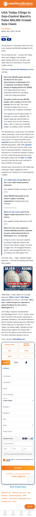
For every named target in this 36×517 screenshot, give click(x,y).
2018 (29, 158)
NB (29, 492)
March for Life (6, 492)
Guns (14, 501)
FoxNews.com (6, 501)
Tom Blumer (6, 29)
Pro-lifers (4, 498)
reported (4, 142)
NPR (24, 495)
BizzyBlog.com (19, 339)
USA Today (13, 498)
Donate (29, 506)
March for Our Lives (11, 212)
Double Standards (15, 495)
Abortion (4, 495)
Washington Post (24, 498)
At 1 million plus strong (13, 180)
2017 (22, 158)
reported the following (18, 69)
